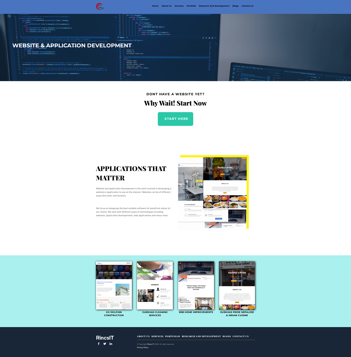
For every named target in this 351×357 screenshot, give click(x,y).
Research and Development (214, 6)
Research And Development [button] (201, 336)
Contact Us (247, 6)
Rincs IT (150, 344)
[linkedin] (111, 343)
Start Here (176, 119)
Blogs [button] (227, 336)
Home (155, 6)
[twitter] (104, 343)
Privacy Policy (142, 347)
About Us (167, 6)
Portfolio (191, 6)
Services (179, 6)
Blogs (236, 6)
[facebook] (98, 343)
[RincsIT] (100, 8)
